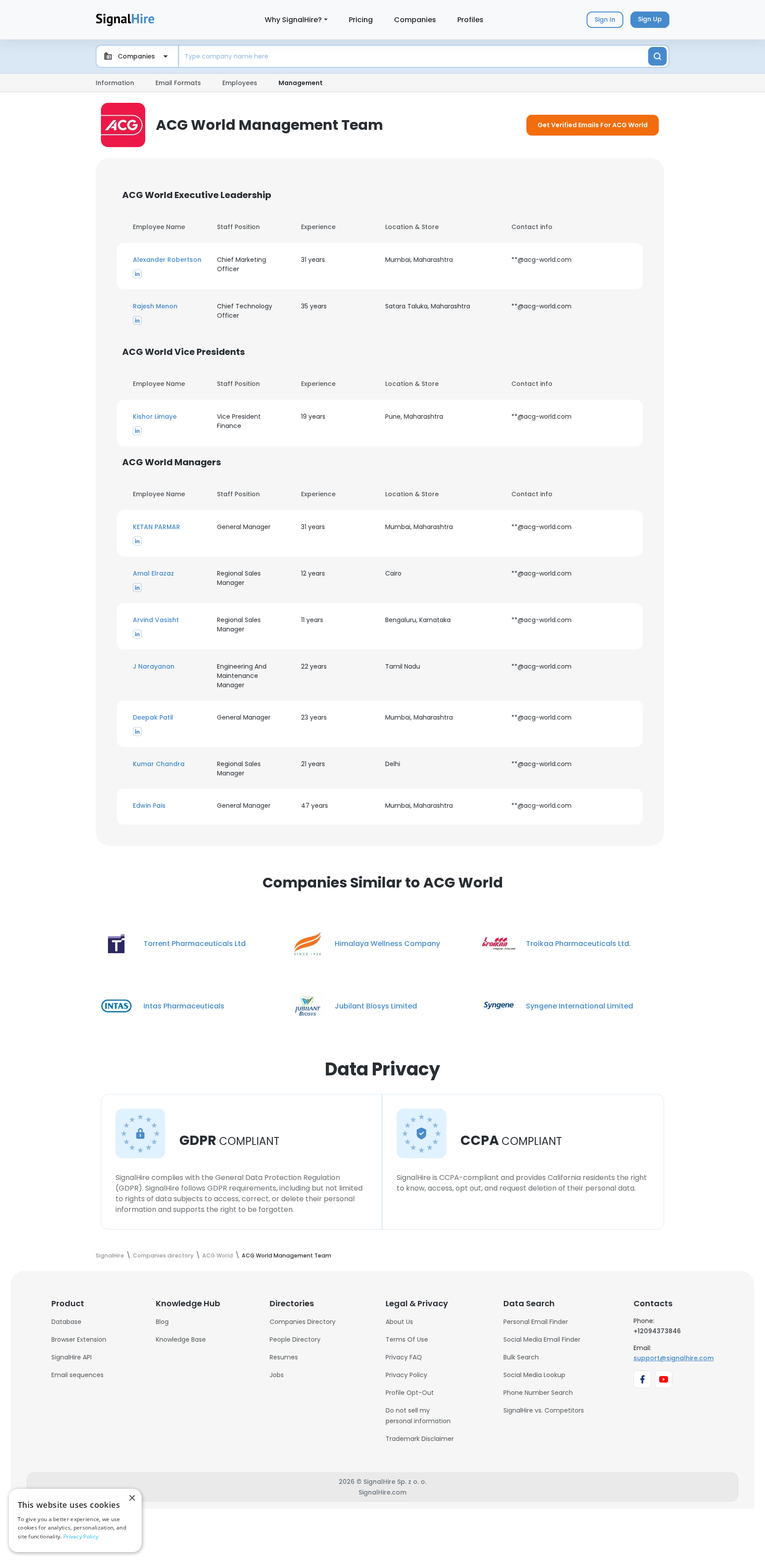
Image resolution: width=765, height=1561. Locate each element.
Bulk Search (521, 1357)
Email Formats (178, 82)
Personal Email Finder (535, 1321)
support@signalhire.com (674, 1358)
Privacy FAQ (404, 1357)
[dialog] (75, 1520)
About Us (399, 1321)
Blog (162, 1321)
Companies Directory (303, 1321)
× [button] (131, 1498)
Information (115, 82)
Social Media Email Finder (541, 1339)
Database (66, 1321)
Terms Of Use (407, 1339)
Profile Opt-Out (410, 1392)
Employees (239, 82)
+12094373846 (657, 1331)
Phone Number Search (538, 1392)
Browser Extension (78, 1339)
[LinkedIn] (137, 273)
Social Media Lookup (534, 1374)
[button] (169, 260)
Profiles (470, 20)
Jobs (277, 1374)
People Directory (295, 1339)
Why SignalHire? (293, 20)
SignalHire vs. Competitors (543, 1410)
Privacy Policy (406, 1374)
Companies (415, 20)
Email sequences (77, 1374)
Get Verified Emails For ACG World (592, 125)
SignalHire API (71, 1357)
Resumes (284, 1357)
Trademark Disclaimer (420, 1438)
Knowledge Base (181, 1339)
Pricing (361, 20)
